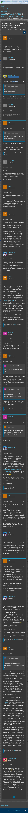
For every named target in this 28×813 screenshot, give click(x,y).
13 (19, 797)
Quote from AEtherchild (13, 658)
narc (14, 152)
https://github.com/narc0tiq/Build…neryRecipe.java (12, 470)
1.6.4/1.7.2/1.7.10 (5, 16)
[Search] (18, 2)
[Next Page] (21, 797)
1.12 (25, 16)
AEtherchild (16, 487)
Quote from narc (11, 427)
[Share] (24, 32)
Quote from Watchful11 (13, 366)
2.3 (8, 14)
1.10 (19, 16)
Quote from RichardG (12, 86)
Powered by (14, 810)
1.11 (22, 16)
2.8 (19, 14)
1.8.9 (12, 16)
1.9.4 (16, 16)
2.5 (11, 14)
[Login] (22, 2)
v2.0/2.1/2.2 (4, 14)
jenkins (20, 13)
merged (12, 300)
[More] (24, 43)
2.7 (16, 14)
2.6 (14, 14)
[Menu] (26, 2)
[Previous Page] (6, 797)
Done (4, 300)
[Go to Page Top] (25, 810)
